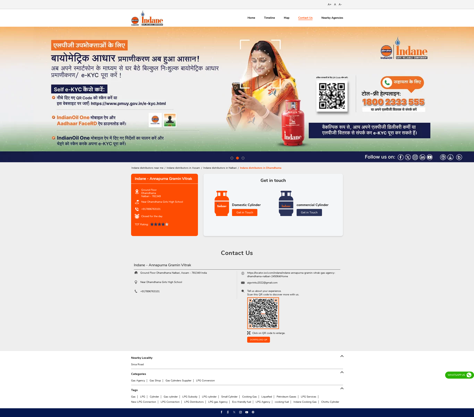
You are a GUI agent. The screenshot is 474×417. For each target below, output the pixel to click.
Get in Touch (244, 212)
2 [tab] (237, 158)
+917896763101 (151, 209)
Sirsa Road (137, 364)
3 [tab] (242, 158)
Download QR (258, 339)
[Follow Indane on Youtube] (246, 412)
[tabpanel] (237, 94)
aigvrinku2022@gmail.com (262, 282)
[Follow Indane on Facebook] (221, 412)
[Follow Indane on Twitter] (234, 412)
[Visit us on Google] (227, 412)
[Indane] (147, 18)
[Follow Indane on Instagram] (240, 412)
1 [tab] (231, 158)
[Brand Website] (253, 412)
